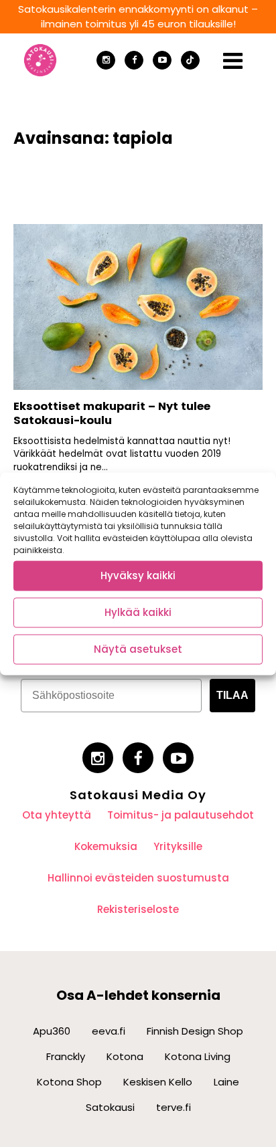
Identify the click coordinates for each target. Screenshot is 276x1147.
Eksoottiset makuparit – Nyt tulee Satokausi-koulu (111, 413)
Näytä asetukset (138, 649)
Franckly (65, 1056)
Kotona (125, 1056)
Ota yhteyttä (56, 815)
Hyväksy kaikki (138, 575)
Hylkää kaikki (138, 612)
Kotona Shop (69, 1082)
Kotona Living (197, 1056)
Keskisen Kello (157, 1082)
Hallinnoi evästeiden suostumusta (138, 878)
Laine (226, 1082)
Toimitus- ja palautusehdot (180, 815)
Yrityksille (177, 846)
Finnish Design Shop (195, 1031)
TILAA (232, 695)
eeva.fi (108, 1031)
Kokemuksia (105, 846)
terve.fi (173, 1107)
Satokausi (110, 1107)
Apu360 (51, 1031)
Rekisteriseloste (138, 909)
